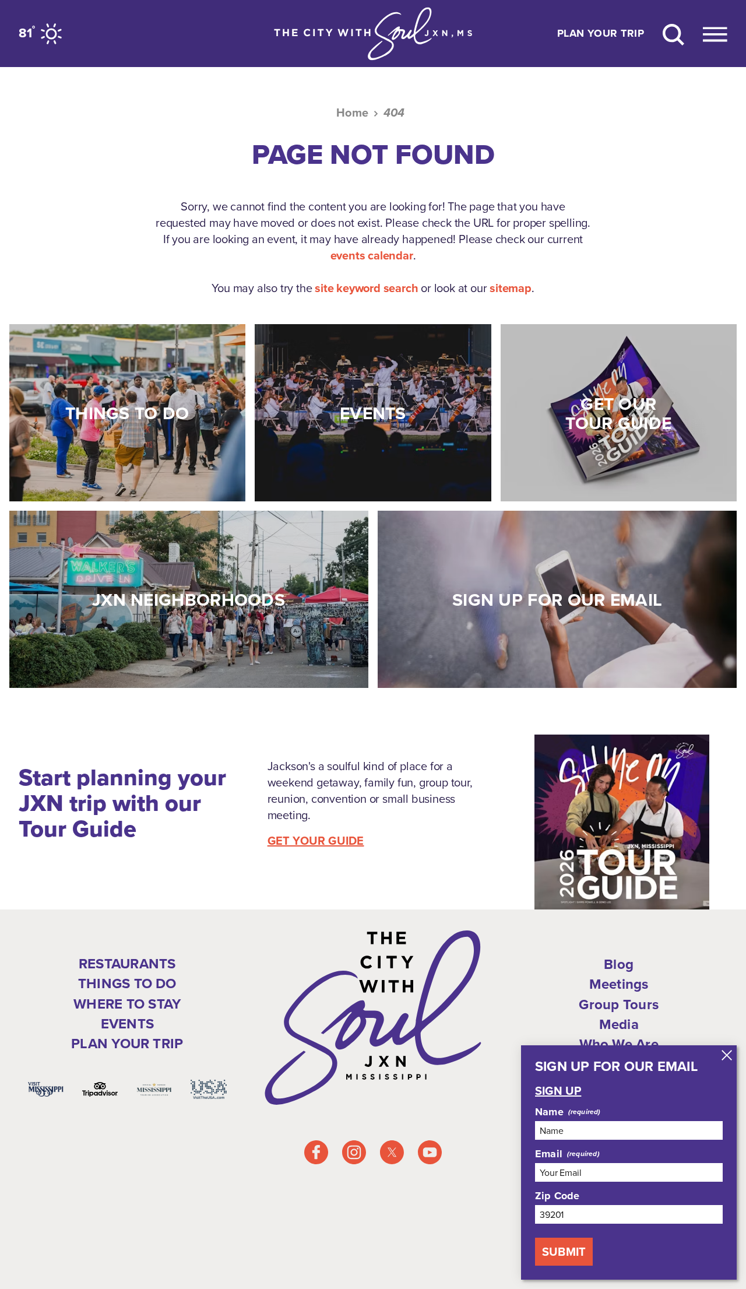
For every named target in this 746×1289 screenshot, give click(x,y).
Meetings (619, 984)
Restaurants (127, 963)
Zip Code (557, 1195)
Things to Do (127, 983)
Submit (564, 1251)
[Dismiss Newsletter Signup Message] (727, 1055)
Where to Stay (127, 1003)
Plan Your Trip (600, 34)
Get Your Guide (316, 841)
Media (619, 1024)
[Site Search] (673, 33)
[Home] (373, 33)
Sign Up (558, 1091)
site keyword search (366, 288)
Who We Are (619, 1044)
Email (548, 1153)
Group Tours (619, 1004)
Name (549, 1111)
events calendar (371, 255)
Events (127, 1023)
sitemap (511, 288)
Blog (619, 964)
